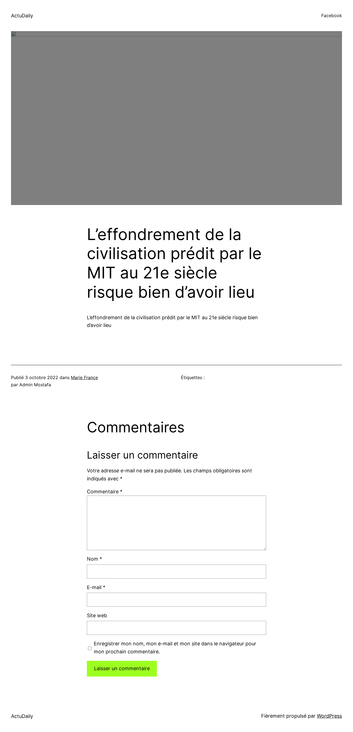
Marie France (84, 377)
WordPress (329, 716)
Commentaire (104, 491)
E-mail (96, 587)
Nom (94, 559)
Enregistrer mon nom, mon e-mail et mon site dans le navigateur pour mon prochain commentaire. (175, 647)
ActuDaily (22, 15)
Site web (97, 615)
